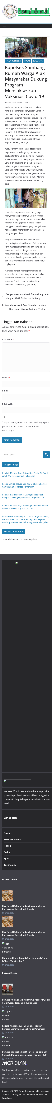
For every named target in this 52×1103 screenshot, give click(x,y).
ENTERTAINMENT (13, 839)
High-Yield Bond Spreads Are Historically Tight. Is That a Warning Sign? (25, 959)
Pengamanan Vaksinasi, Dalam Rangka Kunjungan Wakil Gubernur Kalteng (27, 296)
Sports (7, 858)
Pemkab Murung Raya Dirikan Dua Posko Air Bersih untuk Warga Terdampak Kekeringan (26, 1001)
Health (7, 845)
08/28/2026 (9, 1033)
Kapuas (27, 61)
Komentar (8, 339)
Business (8, 833)
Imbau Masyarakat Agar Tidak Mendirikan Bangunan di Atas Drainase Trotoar (24, 307)
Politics (7, 852)
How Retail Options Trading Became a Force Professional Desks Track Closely (23, 907)
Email (6, 390)
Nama (6, 377)
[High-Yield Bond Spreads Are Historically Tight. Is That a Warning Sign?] (26, 947)
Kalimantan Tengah (13, 61)
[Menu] (4, 26)
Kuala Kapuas (38, 61)
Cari (46, 454)
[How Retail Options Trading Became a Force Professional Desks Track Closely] (26, 895)
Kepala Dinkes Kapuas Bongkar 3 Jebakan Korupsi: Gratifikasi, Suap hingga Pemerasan (23, 1027)
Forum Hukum (25, 102)
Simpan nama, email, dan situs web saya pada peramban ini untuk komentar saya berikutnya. (25, 426)
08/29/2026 (9, 1007)
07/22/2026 (9, 913)
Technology (10, 864)
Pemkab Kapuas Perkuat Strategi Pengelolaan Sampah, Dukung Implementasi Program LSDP (24, 1053)
